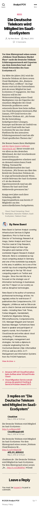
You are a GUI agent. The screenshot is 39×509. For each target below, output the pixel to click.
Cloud (7, 211)
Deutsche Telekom (21, 214)
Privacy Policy (7, 504)
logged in (18, 487)
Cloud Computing (17, 211)
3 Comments (21, 42)
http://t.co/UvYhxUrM (11, 450)
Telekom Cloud (20, 216)
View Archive (8, 361)
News (19, 14)
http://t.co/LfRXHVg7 (16, 468)
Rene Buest (15, 39)
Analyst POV (19, 4)
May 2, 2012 (28, 39)
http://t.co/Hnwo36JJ (11, 429)
